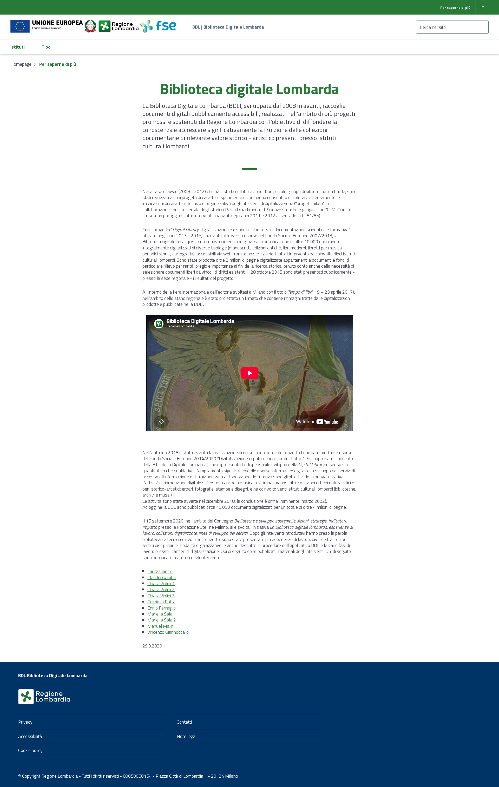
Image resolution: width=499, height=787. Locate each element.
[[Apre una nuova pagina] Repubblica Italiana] (91, 23)
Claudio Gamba (161, 577)
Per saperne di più (455, 7)
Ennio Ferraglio (161, 607)
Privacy (25, 721)
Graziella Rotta (161, 601)
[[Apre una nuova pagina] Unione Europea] (47, 23)
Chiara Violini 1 (161, 583)
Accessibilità (30, 736)
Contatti (184, 721)
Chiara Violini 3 (161, 595)
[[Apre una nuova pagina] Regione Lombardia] (119, 23)
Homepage (20, 64)
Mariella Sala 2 (161, 619)
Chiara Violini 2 (161, 589)
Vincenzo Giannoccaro (168, 632)
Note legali (187, 736)
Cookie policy (30, 750)
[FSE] (158, 23)
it (482, 7)
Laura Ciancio (160, 571)
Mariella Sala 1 (161, 613)
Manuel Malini (160, 626)
